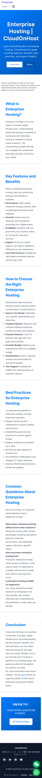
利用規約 (24, 775)
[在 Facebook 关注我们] (4, 760)
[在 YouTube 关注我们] (21, 760)
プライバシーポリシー (11, 775)
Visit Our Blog (22, 721)
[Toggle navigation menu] (13, 6)
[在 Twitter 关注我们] (10, 760)
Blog (30, 64)
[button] (36, 764)
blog (24, 675)
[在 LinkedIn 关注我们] (15, 760)
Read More (15, 64)
